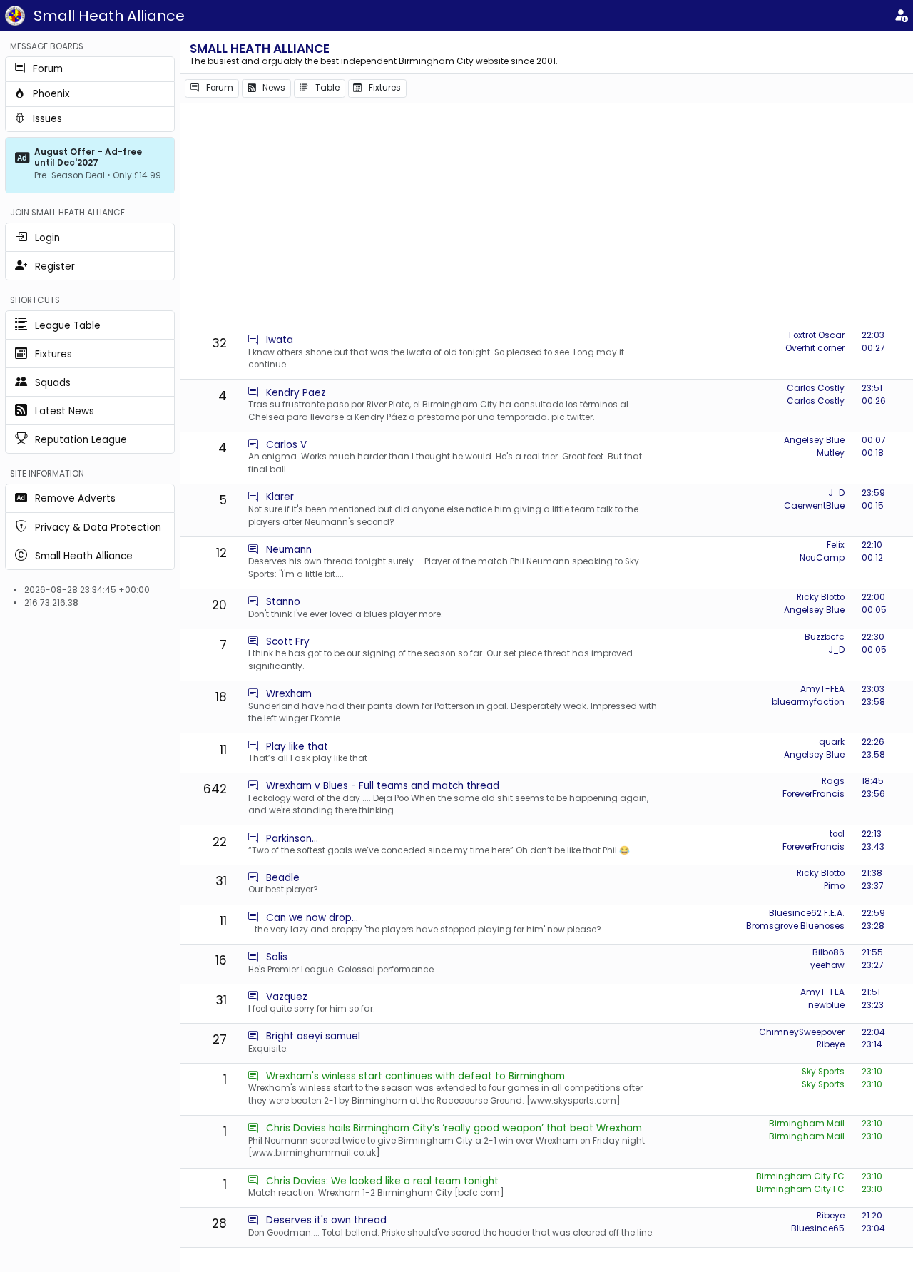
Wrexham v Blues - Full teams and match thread (382, 786)
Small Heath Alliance (109, 16)
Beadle (283, 878)
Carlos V (286, 445)
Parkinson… (292, 838)
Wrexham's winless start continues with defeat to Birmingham (415, 1076)
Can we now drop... (312, 918)
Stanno (283, 602)
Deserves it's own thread (326, 1220)
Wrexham (289, 694)
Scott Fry (288, 641)
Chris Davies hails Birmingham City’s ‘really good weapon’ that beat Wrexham (454, 1128)
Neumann (289, 549)
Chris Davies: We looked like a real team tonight (382, 1181)
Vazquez (286, 997)
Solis (276, 957)
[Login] (901, 16)
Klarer (280, 497)
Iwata (279, 340)
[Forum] (253, 340)
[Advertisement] (551, 217)
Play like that (297, 746)
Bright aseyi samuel (313, 1036)
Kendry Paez (296, 393)
